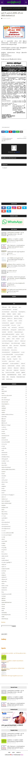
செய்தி (13, 338)
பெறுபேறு (3, 358)
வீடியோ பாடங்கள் (9, 370)
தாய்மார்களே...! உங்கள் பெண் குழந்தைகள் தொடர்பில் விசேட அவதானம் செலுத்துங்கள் (16, 277)
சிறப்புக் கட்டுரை (21, 336)
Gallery (3, 639)
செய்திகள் (18, 338)
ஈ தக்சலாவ (4, 320)
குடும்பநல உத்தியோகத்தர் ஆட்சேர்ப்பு (8, 334)
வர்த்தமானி (23, 363)
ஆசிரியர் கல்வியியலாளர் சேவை (7, 316)
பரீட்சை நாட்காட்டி (14, 349)
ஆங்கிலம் (14, 410)
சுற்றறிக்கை (8, 338)
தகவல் (22, 338)
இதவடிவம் (22, 316)
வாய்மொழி (18, 365)
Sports (3, 648)
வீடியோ (3, 370)
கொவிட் (22, 334)
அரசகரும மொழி (14, 311)
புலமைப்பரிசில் (13, 356)
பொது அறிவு (9, 358)
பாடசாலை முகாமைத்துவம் (19, 354)
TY (13, 754)
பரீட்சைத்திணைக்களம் (15, 352)
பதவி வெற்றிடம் (10, 347)
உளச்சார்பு (20, 320)
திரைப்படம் (14, 496)
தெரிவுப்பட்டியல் (14, 499)
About (13, 752)
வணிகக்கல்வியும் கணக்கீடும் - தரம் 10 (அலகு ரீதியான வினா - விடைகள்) (15, 233)
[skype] (24, 207)
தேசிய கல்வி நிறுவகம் (5, 343)
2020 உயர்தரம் (14, 307)
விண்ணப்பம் (10, 367)
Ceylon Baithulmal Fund (11, 374)
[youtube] (19, 207)
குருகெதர (17, 334)
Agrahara (23, 372)
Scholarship (12, 376)
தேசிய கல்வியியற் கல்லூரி (15, 343)
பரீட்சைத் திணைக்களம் (6, 352)
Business (3, 374)
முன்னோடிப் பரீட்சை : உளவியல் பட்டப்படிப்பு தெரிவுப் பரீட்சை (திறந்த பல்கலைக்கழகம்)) (16, 265)
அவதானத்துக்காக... (22, 311)
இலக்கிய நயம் (10, 318)
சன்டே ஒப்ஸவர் (14, 336)
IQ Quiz (3, 376)
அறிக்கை (14, 406)
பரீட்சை (15, 347)
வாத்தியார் (17, 152)
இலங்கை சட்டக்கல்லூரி (18, 318)
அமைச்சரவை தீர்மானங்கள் (6, 309)
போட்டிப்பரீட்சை (4, 361)
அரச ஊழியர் (15, 309)
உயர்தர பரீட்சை (10, 320)
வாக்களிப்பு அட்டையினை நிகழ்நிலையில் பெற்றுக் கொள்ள (16, 284)
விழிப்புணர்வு (22, 367)
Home (9, 752)
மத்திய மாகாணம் (12, 361)
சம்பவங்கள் (4, 336)
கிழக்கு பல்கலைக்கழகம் (14, 467)
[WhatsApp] (14, 211)
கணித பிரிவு (4, 327)
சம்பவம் (9, 336)
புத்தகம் (8, 356)
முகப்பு (3, 8)
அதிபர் (20, 307)
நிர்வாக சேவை (16, 345)
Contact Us (18, 752)
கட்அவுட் (18, 325)
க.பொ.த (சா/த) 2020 (5, 325)
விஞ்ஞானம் (4, 367)
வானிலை (23, 365)
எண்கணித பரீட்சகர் (14, 435)
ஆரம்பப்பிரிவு (16, 316)
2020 (9, 307)
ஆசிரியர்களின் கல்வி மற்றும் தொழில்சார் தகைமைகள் (16, 252)
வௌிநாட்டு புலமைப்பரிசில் (10, 372)
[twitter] (9, 207)
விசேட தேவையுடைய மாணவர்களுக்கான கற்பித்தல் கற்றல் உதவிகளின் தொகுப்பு (16, 246)
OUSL (7, 376)
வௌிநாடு (18, 372)
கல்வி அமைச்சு (14, 327)
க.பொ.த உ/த (13, 325)
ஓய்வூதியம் (14, 437)
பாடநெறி (3, 356)
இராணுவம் (4, 318)
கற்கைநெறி (14, 463)
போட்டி (20, 358)
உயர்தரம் (15, 320)
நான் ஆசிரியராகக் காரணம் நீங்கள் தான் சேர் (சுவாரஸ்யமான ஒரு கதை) (16, 290)
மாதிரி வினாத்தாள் (5, 363)
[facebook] (3, 207)
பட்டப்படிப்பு (4, 347)
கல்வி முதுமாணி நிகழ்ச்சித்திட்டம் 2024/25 (12, 725)
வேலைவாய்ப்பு (22, 370)
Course (24, 374)
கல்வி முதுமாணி (13, 329)
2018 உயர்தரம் (4, 307)
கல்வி (9, 327)
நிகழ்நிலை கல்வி (5, 345)
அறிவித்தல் (14, 408)
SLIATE (3, 379)
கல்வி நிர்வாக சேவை (5, 329)
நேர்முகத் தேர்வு (22, 345)
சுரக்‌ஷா (3, 338)
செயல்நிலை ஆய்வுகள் (12, 270)
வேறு (3, 372)
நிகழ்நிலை (23, 343)
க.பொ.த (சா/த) (14, 439)
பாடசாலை (22, 352)
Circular (19, 374)
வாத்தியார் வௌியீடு (11, 365)
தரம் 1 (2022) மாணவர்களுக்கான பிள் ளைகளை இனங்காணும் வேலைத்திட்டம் (15, 258)
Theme (21, 754)
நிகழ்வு (11, 345)
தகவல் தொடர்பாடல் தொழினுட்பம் (14, 494)
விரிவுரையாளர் (16, 367)
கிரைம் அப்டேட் (14, 465)
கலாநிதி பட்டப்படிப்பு (21, 329)
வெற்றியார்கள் (16, 370)
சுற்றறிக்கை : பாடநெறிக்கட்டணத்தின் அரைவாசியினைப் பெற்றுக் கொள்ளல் (15, 239)
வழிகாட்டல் (4, 365)
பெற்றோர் (19, 356)
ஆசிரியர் (14, 412)
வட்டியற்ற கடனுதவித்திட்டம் (14, 363)
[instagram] (14, 207)
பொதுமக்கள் (15, 358)
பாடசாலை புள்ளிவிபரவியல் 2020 (7, 354)
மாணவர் (18, 361)
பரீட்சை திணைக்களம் (8, 8)
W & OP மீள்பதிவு (9, 379)
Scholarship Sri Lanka (21, 376)
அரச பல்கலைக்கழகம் (5, 311)
